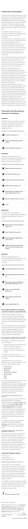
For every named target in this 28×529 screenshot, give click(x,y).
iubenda (19, 508)
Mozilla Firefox (7, 368)
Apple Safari (7, 370)
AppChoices (4, 424)
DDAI (8, 407)
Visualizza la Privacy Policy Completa (19, 518)
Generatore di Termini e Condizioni (9, 508)
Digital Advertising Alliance (8, 406)
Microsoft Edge (7, 374)
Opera (5, 378)
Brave (5, 376)
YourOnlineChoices (18, 402)
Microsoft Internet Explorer (10, 372)
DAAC (20, 406)
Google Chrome (8, 366)
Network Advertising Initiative (16, 404)
